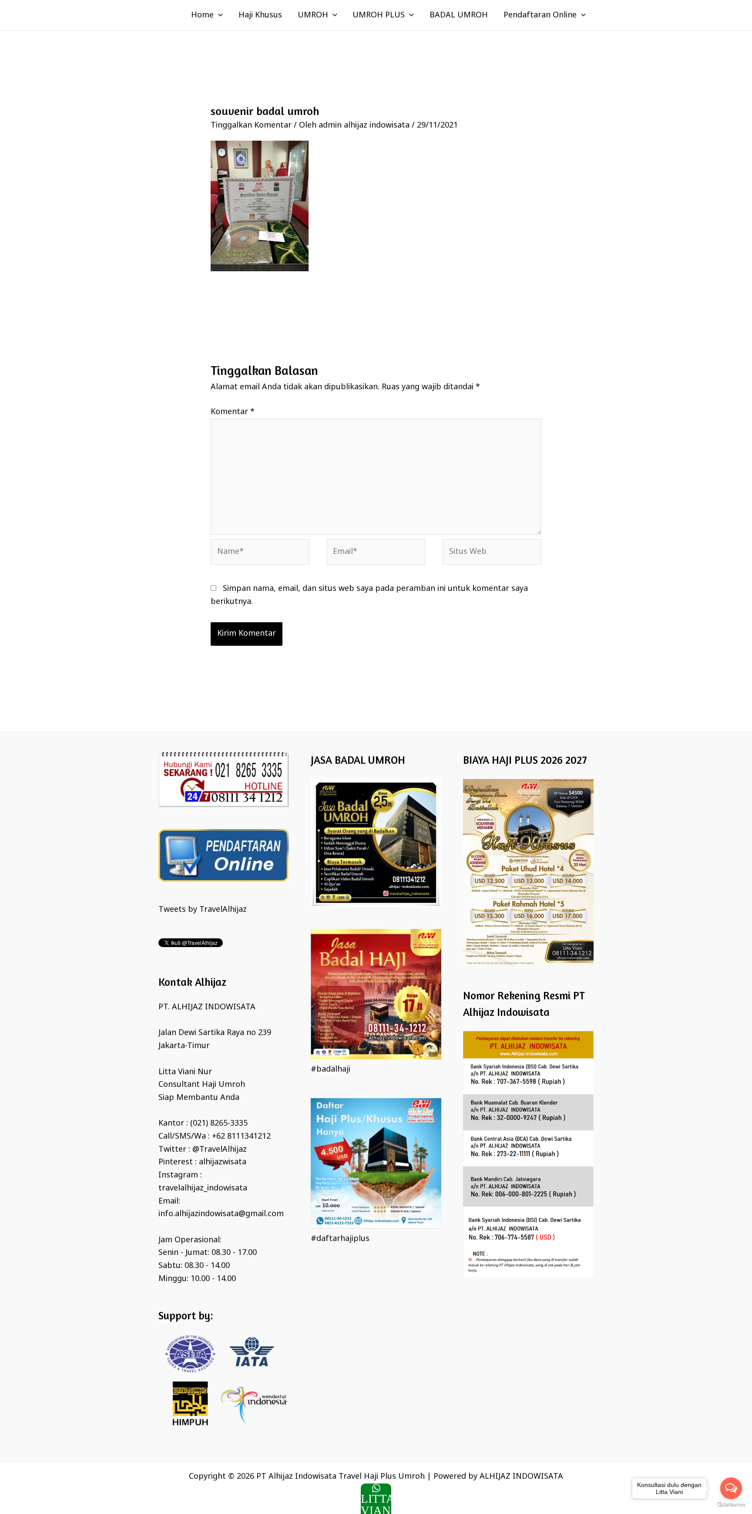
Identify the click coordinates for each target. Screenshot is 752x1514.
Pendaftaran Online (540, 15)
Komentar (233, 412)
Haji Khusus (260, 15)
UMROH (313, 15)
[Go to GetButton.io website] (731, 1505)
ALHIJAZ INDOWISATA (521, 1476)
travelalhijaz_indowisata (202, 1188)
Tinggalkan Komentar (251, 125)
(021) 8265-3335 (219, 1123)
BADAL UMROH (459, 15)
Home (202, 15)
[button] (218, 15)
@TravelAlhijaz (219, 1149)
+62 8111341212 (241, 1136)
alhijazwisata (222, 1162)
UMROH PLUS (378, 15)
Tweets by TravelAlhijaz (202, 909)
